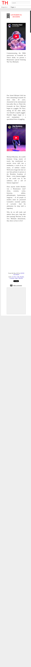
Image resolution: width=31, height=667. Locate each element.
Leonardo (12, 278)
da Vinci (14, 276)
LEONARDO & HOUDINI (16, 16)
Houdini (22, 276)
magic (16, 278)
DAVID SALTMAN (18, 274)
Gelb (18, 276)
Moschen (21, 278)
